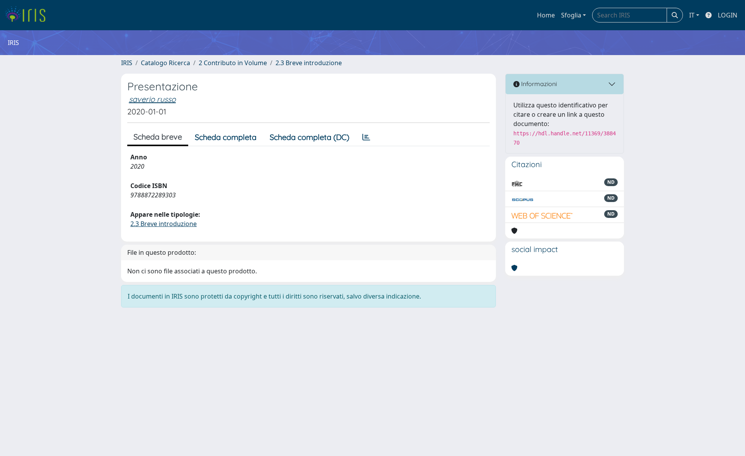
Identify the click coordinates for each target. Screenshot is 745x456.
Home (546, 15)
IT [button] (692, 15)
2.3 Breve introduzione (308, 63)
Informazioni (538, 84)
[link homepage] (28, 15)
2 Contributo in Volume (233, 63)
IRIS (126, 63)
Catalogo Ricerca (165, 63)
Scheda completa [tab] (225, 137)
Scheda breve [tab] (157, 137)
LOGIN (727, 15)
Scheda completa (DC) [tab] (309, 137)
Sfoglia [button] (571, 15)
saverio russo (152, 99)
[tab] (366, 137)
